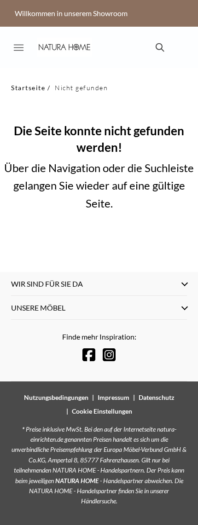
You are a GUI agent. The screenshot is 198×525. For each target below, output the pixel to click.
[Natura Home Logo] (64, 47)
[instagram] (109, 354)
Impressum (113, 397)
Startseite (28, 88)
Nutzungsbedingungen (56, 397)
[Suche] (159, 47)
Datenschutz (157, 397)
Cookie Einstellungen (102, 411)
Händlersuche (98, 501)
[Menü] (18, 47)
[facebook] (88, 354)
